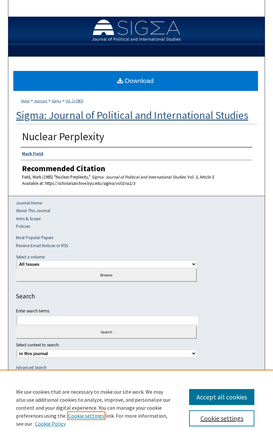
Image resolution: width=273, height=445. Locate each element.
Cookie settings (86, 415)
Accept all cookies (221, 397)
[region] (136, 407)
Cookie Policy (50, 423)
